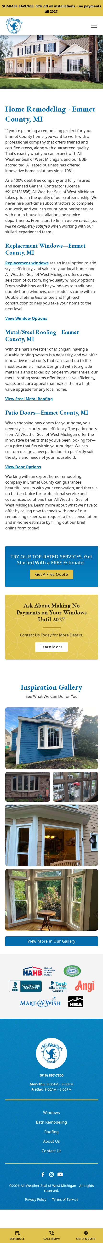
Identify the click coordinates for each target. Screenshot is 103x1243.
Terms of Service (65, 1199)
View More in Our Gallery (51, 941)
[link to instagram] (51, 1174)
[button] (91, 26)
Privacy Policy (35, 1199)
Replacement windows (27, 263)
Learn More (51, 647)
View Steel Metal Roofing (29, 398)
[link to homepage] (14, 25)
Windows (51, 1112)
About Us (51, 1141)
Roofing (51, 1131)
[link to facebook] (43, 1174)
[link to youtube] (60, 1174)
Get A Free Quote (51, 574)
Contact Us (52, 1150)
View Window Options (26, 318)
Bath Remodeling (51, 1122)
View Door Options (23, 466)
